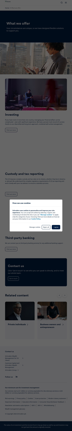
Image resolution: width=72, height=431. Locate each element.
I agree (56, 227)
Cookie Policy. (36, 219)
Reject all (46, 227)
